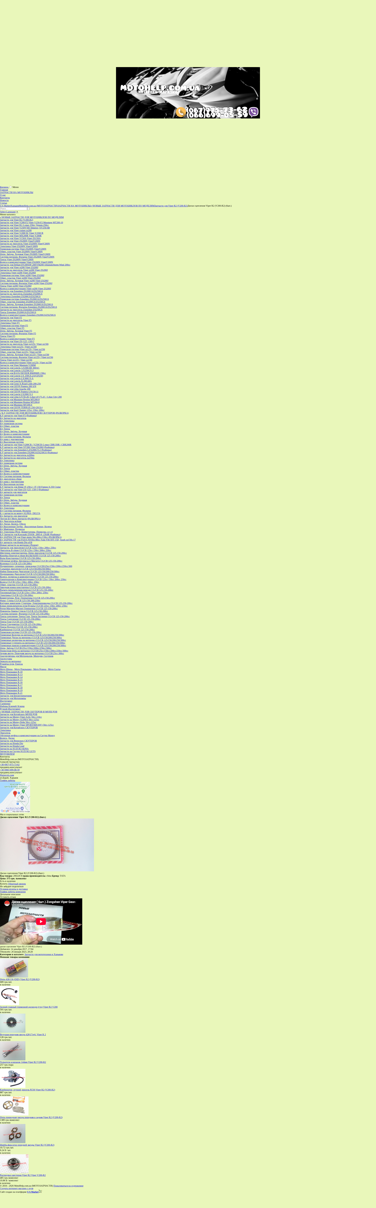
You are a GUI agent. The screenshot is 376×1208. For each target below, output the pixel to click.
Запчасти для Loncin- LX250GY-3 (16, 370)
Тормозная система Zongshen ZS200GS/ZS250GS (24, 299)
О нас (3, 195)
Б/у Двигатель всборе (10, 521)
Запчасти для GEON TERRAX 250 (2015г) (21, 407)
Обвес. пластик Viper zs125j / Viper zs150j (20, 352)
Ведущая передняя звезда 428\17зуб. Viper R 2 (23, 1034)
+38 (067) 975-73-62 (10, 764)
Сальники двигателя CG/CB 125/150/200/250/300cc (25, 569)
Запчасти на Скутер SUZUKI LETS (18, 751)
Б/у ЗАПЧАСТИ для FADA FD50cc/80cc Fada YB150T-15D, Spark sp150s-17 (38, 540)
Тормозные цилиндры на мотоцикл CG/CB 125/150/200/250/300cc (33, 640)
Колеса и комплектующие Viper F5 (17, 339)
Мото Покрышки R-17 (11, 685)
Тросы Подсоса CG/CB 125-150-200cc (19, 627)
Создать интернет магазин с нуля (16, 1188)
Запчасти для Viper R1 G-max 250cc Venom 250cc (24, 225)
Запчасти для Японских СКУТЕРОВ (18, 741)
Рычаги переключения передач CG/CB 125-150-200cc (26, 590)
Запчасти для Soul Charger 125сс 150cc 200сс (22, 410)
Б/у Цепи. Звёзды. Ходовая (13, 431)
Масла (3, 666)
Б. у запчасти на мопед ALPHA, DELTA (20, 513)
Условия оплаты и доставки (14, 889)
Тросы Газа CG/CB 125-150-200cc (17, 621)
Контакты (5, 197)
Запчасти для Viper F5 (11, 317)
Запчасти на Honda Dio (11, 743)
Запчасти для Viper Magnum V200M (18, 365)
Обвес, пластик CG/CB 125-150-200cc (19, 584)
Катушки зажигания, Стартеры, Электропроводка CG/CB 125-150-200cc (36, 603)
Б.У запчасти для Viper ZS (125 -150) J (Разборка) (24, 489)
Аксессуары (6, 658)
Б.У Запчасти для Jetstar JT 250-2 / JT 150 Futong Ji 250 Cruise (30, 487)
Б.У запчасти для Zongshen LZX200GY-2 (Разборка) (26, 450)
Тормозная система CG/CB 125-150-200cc (21, 632)
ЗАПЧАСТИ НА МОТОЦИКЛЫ (16, 192)
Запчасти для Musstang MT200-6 (16, 405)
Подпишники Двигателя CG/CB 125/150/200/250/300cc (27, 574)
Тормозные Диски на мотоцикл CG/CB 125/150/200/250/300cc (31, 637)
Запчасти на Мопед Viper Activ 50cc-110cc (21, 717)
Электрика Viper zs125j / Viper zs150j (18, 346)
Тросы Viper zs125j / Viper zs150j (16, 360)
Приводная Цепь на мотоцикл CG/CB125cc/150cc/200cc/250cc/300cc (34, 651)
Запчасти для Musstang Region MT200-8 (20, 402)
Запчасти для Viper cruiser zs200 (16, 230)
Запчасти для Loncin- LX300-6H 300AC (20, 368)
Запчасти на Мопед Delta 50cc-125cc (18, 722)
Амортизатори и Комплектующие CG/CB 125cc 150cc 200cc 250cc (33, 579)
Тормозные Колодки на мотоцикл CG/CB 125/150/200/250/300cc (32, 635)
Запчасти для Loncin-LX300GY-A (16, 378)
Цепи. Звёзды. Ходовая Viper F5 (16, 331)
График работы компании (13, 891)
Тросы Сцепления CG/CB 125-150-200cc (20, 619)
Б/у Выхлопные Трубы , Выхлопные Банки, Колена (26, 526)
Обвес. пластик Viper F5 (12, 328)
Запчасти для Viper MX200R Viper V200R (21, 235)
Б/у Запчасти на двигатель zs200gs (17, 455)
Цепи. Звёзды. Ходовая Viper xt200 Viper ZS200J (24, 280)
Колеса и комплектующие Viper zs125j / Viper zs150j (26, 362)
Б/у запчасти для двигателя (13, 492)
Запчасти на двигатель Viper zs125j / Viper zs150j (24, 344)
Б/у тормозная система (11, 423)
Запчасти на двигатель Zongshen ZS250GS (21, 309)
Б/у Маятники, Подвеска (12, 529)
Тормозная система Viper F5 (14, 325)
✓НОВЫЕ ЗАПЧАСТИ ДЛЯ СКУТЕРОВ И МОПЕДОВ (28, 711)
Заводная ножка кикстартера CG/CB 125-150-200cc (25, 587)
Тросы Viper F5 (7, 336)
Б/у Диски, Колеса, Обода (13, 524)
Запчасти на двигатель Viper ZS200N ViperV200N (25, 243)
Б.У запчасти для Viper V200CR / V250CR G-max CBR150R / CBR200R (35, 444)
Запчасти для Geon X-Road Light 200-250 (20, 383)
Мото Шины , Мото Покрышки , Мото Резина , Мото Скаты (30, 669)
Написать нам (7, 775)
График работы (7, 780)
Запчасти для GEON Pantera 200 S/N (18, 386)
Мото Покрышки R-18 (11, 688)
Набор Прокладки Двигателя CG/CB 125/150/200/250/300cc (29, 571)
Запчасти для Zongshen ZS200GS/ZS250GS (21, 291)
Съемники (5, 703)
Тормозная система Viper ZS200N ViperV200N (23, 249)
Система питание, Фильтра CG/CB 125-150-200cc (25, 614)
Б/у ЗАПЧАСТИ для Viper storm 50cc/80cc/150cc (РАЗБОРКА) (31, 537)
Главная (4, 190)
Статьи (3, 203)
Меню (15, 187)
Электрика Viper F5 (10, 323)
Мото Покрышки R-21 (11, 693)
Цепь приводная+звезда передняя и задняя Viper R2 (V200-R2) (31, 1117)
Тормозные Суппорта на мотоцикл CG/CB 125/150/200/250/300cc (32, 643)
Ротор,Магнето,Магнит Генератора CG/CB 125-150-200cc (29, 608)
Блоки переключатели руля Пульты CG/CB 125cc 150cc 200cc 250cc (34, 606)
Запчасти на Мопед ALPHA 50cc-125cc (19, 719)
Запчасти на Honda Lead (12, 746)
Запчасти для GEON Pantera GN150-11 (19, 391)
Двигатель (5, 733)
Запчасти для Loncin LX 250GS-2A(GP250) (21, 376)
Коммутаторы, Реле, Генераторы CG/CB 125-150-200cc (27, 598)
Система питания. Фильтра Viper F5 (18, 333)
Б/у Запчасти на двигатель (13, 418)
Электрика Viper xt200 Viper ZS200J (18, 272)
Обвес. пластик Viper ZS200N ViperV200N (21, 251)
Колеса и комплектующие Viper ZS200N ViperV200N (26, 262)
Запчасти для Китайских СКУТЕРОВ (19, 727)
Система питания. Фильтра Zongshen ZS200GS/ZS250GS (28, 307)
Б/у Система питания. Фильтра (15, 436)
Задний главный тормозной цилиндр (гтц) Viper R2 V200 (29, 1007)
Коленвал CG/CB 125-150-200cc (16, 563)
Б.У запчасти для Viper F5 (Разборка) (18, 415)
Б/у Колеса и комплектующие (15, 434)
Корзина (4, 187)
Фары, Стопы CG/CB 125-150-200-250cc (20, 600)
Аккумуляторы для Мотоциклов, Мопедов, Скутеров (26, 656)
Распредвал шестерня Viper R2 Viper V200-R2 (23, 1175)
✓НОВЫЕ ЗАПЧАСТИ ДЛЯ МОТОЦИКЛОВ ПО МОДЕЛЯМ (32, 217)
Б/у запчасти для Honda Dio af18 (16, 542)
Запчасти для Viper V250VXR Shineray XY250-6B (25, 228)
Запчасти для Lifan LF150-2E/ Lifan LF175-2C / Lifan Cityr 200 (31, 397)
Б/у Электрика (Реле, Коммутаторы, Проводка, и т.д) (26, 532)
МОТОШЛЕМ (7, 754)
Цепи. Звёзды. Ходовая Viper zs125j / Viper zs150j (24, 354)
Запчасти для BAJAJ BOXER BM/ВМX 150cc (23, 373)
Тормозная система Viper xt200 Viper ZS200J (22, 275)
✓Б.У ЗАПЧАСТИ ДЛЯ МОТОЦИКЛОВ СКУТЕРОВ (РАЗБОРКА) (34, 413)
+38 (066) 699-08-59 (10, 770)
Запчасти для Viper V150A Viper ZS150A (20, 238)
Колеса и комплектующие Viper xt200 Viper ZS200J (25, 288)
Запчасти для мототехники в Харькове (44, 954)
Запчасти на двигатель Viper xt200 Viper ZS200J (24, 270)
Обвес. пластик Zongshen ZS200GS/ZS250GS (22, 302)
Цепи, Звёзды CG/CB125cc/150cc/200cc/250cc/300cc (26, 648)
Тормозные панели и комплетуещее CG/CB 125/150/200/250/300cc (33, 645)
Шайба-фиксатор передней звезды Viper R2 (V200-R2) (27, 1145)
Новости (4, 200)
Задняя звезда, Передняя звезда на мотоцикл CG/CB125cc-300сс (32, 653)
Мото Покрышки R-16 (11, 682)
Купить (3, 884)
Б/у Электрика (7, 421)
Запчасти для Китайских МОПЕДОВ (18, 714)
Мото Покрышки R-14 (11, 677)
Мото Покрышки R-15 (11, 680)
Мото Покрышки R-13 (11, 674)
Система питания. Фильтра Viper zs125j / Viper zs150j (26, 357)
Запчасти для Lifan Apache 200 (15, 389)
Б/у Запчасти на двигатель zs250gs (17, 458)
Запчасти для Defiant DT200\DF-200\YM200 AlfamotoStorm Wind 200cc (35, 265)
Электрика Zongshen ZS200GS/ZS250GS (20, 296)
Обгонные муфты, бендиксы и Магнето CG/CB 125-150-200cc (31, 561)
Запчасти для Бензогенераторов (16, 695)
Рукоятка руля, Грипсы (11, 664)
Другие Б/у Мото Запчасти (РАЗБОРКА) (20, 518)
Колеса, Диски (7, 738)
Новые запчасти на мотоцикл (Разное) (19, 545)
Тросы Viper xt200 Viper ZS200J (15, 286)
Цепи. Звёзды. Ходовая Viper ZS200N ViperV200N (25, 254)
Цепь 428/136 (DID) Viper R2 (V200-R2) (20, 979)
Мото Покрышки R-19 (11, 690)
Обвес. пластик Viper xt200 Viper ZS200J (20, 278)
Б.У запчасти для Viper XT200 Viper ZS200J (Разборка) (27, 447)
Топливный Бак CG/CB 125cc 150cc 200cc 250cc (24, 592)
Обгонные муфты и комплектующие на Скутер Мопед (27, 735)
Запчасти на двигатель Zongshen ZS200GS (21, 294)
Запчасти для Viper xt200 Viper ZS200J (19, 267)
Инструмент (6, 701)
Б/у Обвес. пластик (9, 426)
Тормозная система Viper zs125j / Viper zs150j (22, 349)
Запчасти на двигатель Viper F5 (15, 320)
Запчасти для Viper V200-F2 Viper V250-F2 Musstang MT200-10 (31, 222)
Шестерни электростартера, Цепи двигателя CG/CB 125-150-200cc (33, 553)
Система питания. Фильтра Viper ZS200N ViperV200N (27, 257)
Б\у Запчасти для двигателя (13, 516)
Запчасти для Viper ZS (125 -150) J (17, 341)
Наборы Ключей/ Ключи (12, 706)
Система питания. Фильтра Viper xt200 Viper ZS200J (26, 283)
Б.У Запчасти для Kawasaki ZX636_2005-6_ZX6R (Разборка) (30, 534)
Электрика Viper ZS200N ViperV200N (19, 246)
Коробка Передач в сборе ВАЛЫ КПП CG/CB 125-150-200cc (30, 555)
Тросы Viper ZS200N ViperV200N (16, 259)
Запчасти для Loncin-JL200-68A (16, 381)
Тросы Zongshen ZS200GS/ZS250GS (18, 312)
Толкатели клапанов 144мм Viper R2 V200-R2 (23, 1062)
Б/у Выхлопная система (12, 442)
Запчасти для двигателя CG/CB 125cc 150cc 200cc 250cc (28, 547)
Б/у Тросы (5, 429)
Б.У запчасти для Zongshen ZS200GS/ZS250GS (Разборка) (29, 452)
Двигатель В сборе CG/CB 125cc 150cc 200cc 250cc (25, 550)
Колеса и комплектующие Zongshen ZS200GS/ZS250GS (28, 315)
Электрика (5, 730)
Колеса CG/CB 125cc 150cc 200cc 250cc (19, 582)
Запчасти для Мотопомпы (13, 698)
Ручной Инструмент (10, 709)
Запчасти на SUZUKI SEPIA (14, 748)
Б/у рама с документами (12, 439)
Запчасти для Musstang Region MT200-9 (20, 399)
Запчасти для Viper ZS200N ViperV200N (20, 241)
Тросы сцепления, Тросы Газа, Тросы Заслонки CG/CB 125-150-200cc (35, 616)
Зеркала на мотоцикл (10, 661)
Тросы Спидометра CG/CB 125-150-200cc (21, 624)
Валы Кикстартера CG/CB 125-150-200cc (20, 558)
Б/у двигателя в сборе (11, 479)
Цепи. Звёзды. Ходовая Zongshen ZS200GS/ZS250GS (26, 304)
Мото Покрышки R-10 (11, 672)
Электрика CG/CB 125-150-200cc (16, 595)
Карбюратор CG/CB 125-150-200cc (17, 629)
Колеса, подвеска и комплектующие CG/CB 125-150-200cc (29, 577)
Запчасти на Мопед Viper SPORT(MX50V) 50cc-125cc (27, 725)
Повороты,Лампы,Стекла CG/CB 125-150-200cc (24, 611)
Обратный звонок (17, 884)
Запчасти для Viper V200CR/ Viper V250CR (21, 233)
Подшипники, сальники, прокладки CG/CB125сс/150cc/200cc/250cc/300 (36, 566)
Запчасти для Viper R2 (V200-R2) (16, 220)
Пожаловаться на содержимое (68, 1186)
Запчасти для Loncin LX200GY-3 (16, 394)
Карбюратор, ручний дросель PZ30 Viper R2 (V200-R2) (27, 1089)
